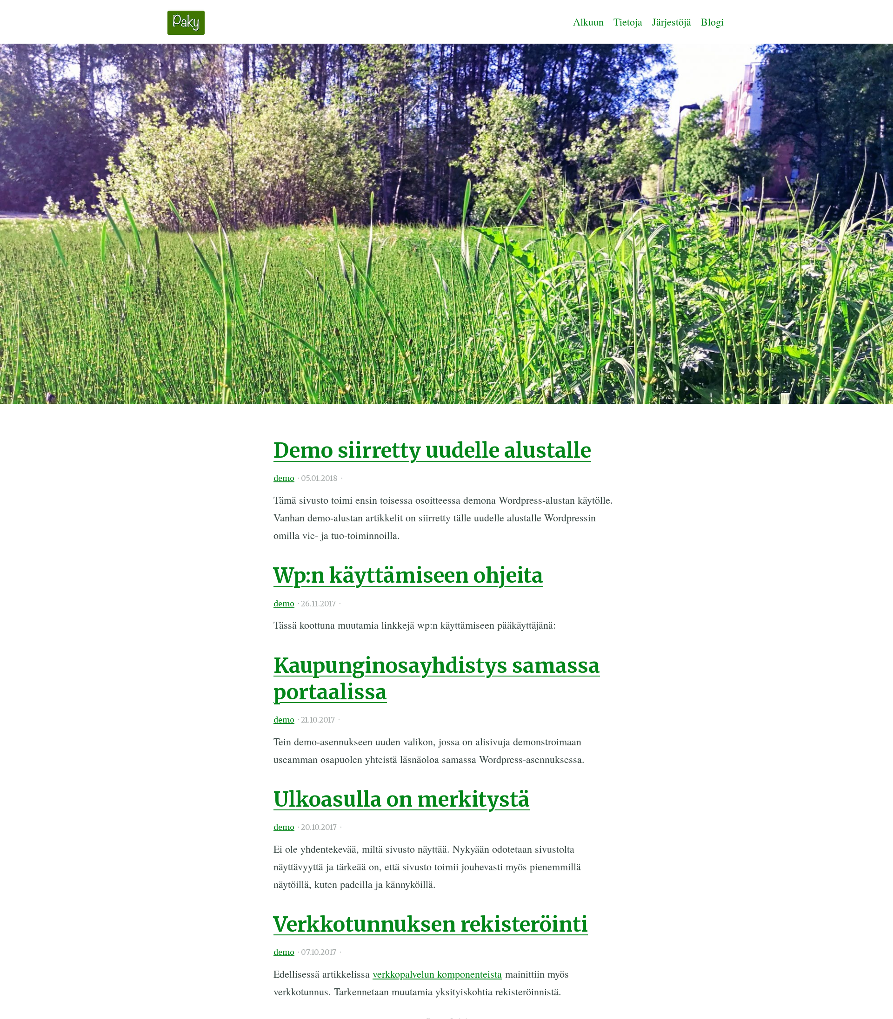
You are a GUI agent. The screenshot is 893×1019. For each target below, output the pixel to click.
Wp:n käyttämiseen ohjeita (408, 575)
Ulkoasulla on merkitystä (401, 799)
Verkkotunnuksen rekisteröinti (430, 924)
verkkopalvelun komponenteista (437, 973)
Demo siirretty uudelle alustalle (432, 450)
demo (283, 478)
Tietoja (627, 21)
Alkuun (588, 21)
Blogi (712, 21)
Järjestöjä (671, 21)
